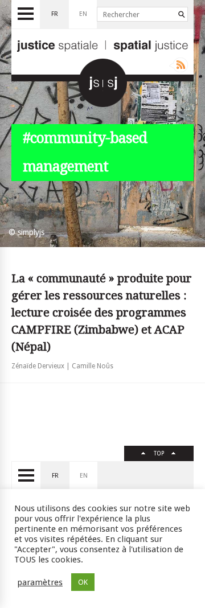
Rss (178, 64)
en (83, 14)
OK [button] (83, 582)
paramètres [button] (40, 582)
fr (54, 14)
